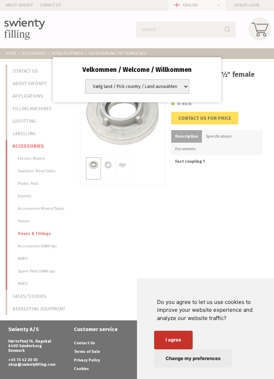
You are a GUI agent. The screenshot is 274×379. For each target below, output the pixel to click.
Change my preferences (193, 358)
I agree (173, 340)
